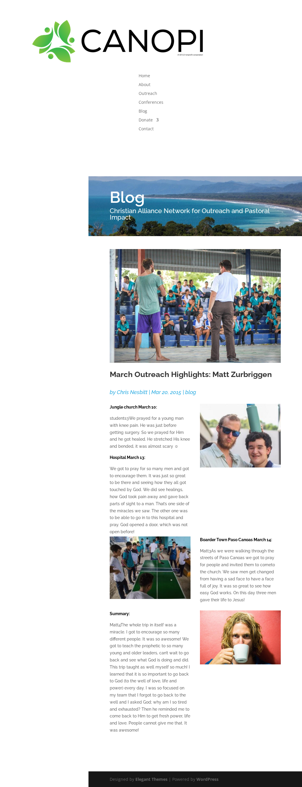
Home (144, 76)
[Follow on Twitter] (151, 144)
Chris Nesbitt (132, 392)
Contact (146, 129)
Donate (146, 120)
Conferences (151, 102)
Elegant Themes (151, 779)
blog (190, 392)
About (144, 85)
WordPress (207, 779)
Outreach (148, 93)
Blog (143, 111)
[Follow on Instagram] (163, 144)
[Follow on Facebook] (139, 144)
